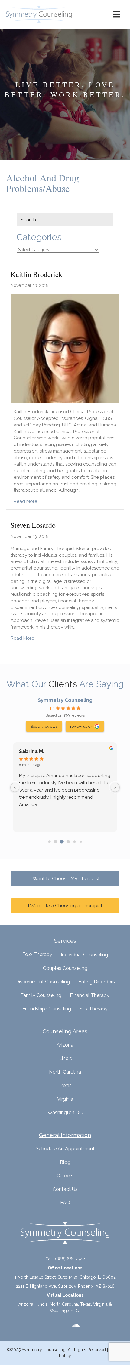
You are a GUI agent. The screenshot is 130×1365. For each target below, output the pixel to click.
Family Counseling (41, 995)
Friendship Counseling (46, 1009)
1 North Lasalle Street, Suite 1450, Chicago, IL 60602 (65, 1277)
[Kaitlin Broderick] (65, 348)
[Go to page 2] (62, 841)
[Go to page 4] (74, 841)
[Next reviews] (115, 787)
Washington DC (65, 1112)
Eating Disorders (96, 982)
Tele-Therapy (37, 954)
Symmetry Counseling (65, 700)
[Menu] (116, 14)
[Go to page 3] (68, 841)
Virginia (65, 1099)
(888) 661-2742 (70, 1258)
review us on (81, 726)
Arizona (65, 1045)
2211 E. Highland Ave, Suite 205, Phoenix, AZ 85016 (65, 1286)
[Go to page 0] (49, 841)
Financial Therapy (89, 995)
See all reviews (44, 726)
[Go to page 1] (55, 841)
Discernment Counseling (42, 982)
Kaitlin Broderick (36, 274)
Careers (65, 1176)
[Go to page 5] (81, 842)
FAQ (65, 1203)
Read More (25, 501)
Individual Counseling (84, 955)
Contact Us (65, 1189)
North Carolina (65, 1072)
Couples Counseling (65, 968)
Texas (65, 1085)
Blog (65, 1162)
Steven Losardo (33, 525)
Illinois (65, 1058)
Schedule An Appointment (65, 1148)
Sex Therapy (94, 1009)
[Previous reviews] (14, 787)
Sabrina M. (31, 751)
